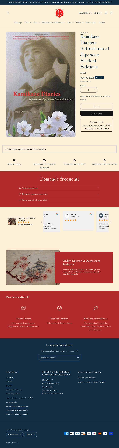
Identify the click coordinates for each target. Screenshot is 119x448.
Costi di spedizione (13, 394)
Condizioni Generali (13, 389)
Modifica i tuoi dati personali (17, 406)
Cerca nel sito (11, 402)
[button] (8, 12)
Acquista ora (96, 113)
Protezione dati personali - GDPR (19, 398)
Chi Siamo (10, 377)
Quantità (83, 85)
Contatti (9, 381)
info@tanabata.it (49, 390)
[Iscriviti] (77, 357)
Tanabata (15, 443)
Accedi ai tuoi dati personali (17, 410)
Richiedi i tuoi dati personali (17, 414)
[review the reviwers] (48, 214)
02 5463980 (48, 386)
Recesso (9, 385)
